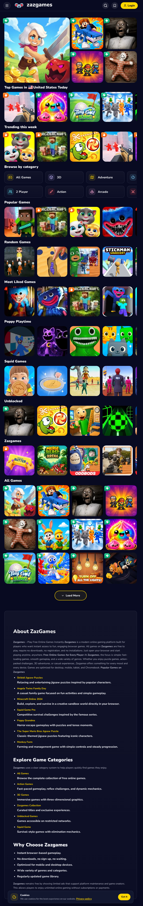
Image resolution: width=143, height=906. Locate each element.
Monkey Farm (24, 742)
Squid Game (24, 827)
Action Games (25, 784)
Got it (124, 896)
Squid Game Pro (26, 709)
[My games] (114, 5)
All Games (23, 773)
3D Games (23, 794)
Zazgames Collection (29, 805)
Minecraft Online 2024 (29, 699)
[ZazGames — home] (33, 5)
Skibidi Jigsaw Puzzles (30, 677)
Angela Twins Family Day (31, 688)
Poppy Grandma (26, 720)
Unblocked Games (27, 816)
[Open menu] (6, 5)
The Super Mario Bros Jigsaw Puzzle (38, 731)
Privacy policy (84, 898)
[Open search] (105, 5)
